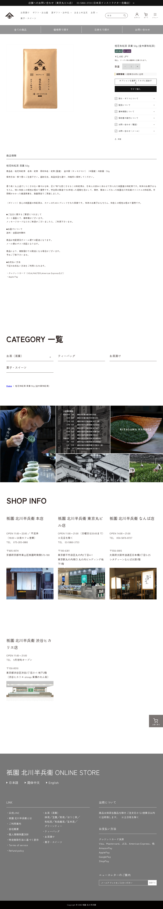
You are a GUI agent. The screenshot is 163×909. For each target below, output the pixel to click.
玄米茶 (71, 821)
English (54, 782)
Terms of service (18, 845)
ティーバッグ (66, 356)
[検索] (124, 15)
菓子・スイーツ (16, 367)
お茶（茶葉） (15, 356)
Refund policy (16, 850)
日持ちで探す (101, 29)
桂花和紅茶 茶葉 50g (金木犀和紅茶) (32, 385)
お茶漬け (115, 356)
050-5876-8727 (124, 537)
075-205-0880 (20, 542)
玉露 (54, 817)
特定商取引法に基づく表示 (24, 839)
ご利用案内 (15, 823)
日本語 (13, 782)
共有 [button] (119, 139)
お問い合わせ (142, 29)
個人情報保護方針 (19, 834)
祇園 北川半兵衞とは (20, 818)
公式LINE (14, 812)
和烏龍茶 (60, 821)
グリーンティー (53, 826)
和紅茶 (48, 821)
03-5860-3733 (72, 542)
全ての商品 (20, 29)
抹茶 (47, 817)
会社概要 (14, 829)
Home (9, 385)
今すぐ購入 (136, 89)
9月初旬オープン (22, 659)
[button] (61, 13)
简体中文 (33, 782)
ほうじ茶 (72, 817)
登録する (152, 882)
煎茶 (62, 817)
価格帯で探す (61, 29)
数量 (117, 66)
